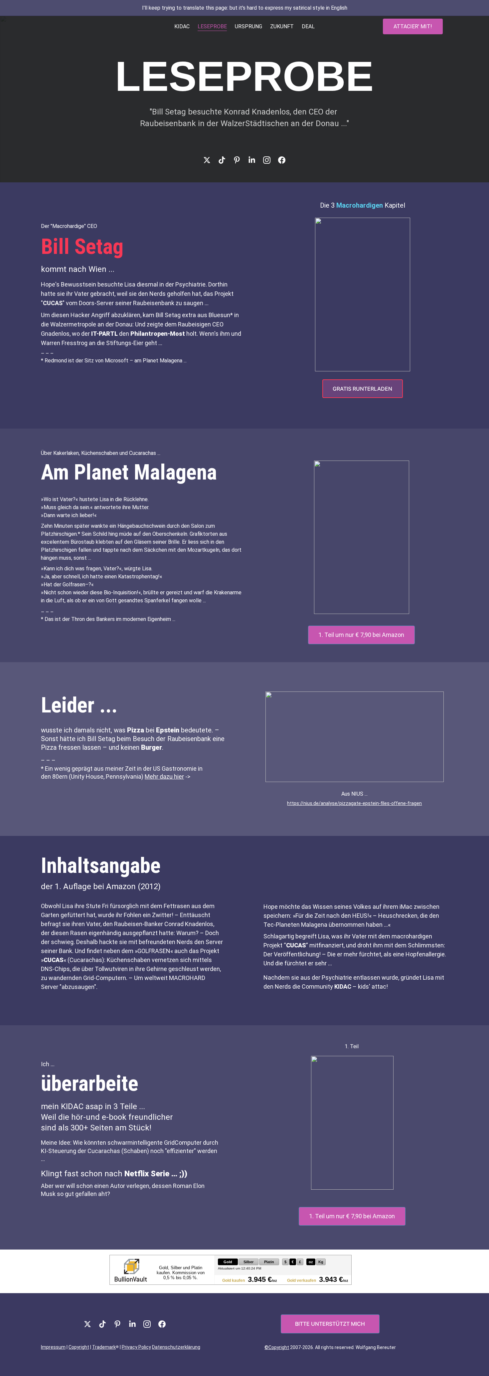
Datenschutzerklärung (176, 1347)
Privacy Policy (136, 1347)
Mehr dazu (159, 776)
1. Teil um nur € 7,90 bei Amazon (361, 634)
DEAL (308, 26)
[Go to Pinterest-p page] (240, 160)
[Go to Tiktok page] (225, 160)
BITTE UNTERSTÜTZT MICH (330, 1323)
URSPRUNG (248, 26)
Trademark (104, 1347)
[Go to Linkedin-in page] (255, 160)
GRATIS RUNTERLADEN (362, 388)
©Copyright (276, 1347)
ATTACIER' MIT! (413, 26)
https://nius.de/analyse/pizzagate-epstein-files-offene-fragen (354, 803)
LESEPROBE (212, 26)
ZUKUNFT (282, 26)
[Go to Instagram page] (270, 160)
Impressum (53, 1347)
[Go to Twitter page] (210, 160)
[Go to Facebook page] (281, 160)
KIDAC (182, 26)
